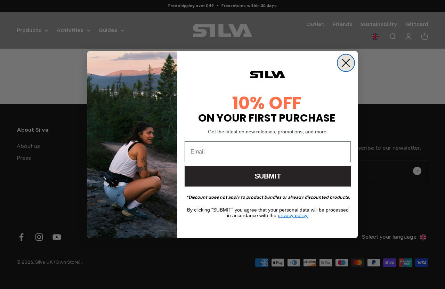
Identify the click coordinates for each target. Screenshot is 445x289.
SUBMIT (267, 176)
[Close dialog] (346, 63)
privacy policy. (293, 215)
